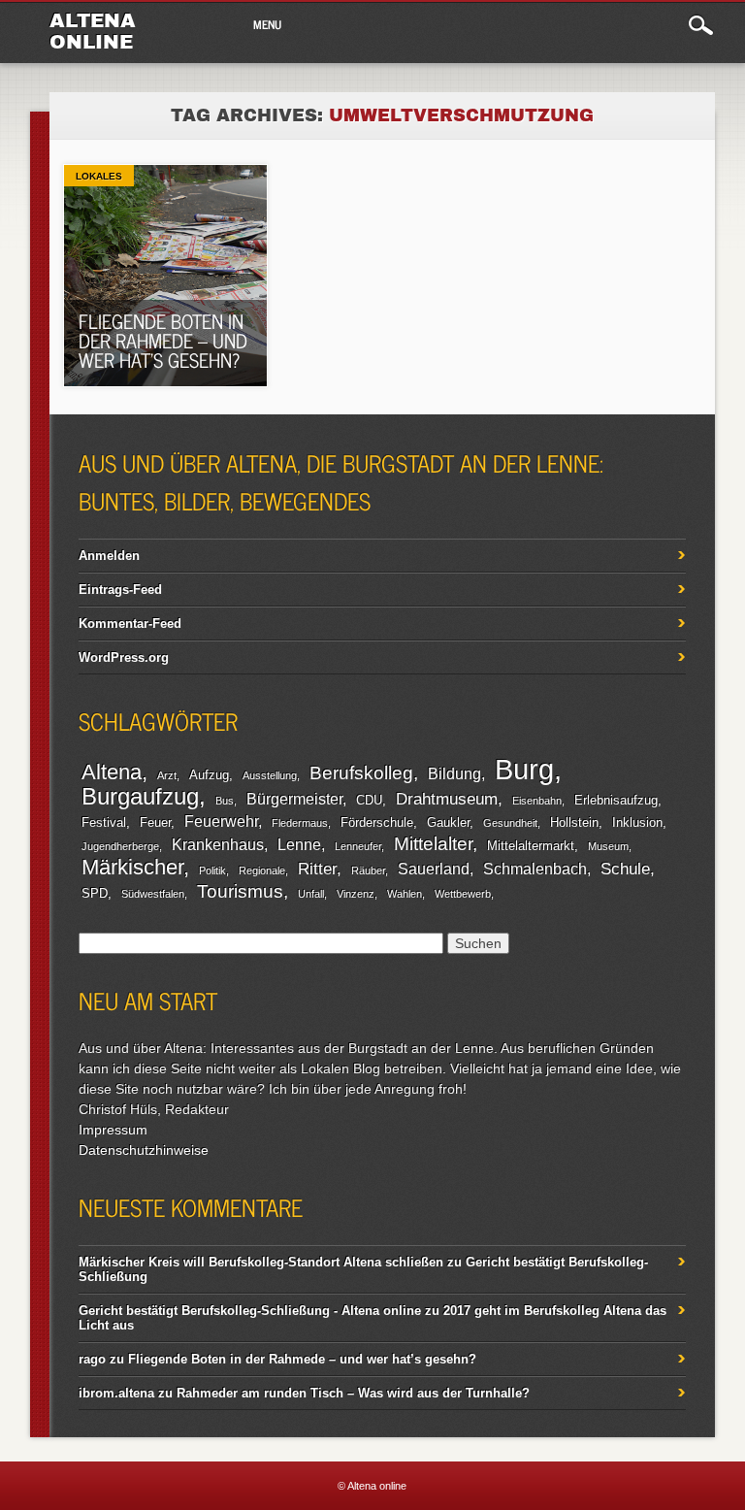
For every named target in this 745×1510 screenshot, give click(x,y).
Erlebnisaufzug (616, 800)
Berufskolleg (361, 773)
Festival (103, 822)
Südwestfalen (152, 894)
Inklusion (637, 822)
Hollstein (574, 822)
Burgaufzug (140, 796)
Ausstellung (270, 775)
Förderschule (376, 822)
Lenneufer (358, 846)
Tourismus (240, 891)
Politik (212, 870)
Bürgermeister (294, 799)
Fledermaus (300, 823)
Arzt (167, 775)
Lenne (299, 845)
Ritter (317, 868)
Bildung (454, 774)
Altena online (92, 31)
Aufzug (209, 775)
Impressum (113, 1129)
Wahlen (404, 894)
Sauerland (434, 869)
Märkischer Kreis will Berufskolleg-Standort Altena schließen (261, 1262)
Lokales (99, 176)
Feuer (155, 822)
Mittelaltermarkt (530, 845)
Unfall (311, 894)
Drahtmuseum (447, 798)
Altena (111, 772)
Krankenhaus (218, 845)
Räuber (368, 870)
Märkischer (132, 867)
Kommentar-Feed (130, 623)
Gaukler (448, 822)
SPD (94, 893)
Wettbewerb (463, 894)
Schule (625, 868)
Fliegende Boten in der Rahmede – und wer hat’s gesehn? (163, 340)
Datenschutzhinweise (144, 1150)
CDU (369, 800)
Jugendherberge (120, 846)
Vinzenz (355, 894)
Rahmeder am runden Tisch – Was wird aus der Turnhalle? (353, 1393)
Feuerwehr (221, 821)
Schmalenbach (535, 869)
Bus (224, 800)
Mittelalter (433, 844)
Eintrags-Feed (120, 589)
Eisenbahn (537, 800)
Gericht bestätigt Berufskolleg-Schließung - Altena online (250, 1310)
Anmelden (109, 555)
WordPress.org (124, 657)
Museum (608, 846)
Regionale (262, 870)
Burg (524, 769)
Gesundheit (510, 823)
